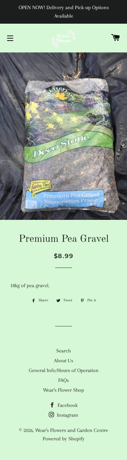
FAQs (63, 380)
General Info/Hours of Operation (64, 370)
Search (63, 351)
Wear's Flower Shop (63, 390)
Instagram (67, 415)
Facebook (67, 405)
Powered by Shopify (64, 439)
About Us (63, 361)
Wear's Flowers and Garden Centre (71, 430)
